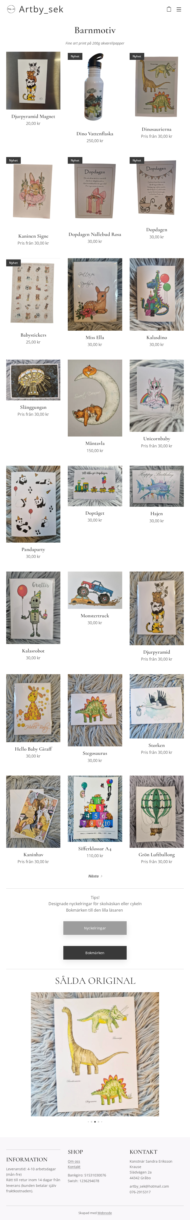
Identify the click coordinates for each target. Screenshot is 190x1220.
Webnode (104, 1213)
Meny (179, 9)
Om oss (74, 1161)
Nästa (93, 876)
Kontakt (74, 1166)
